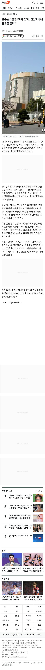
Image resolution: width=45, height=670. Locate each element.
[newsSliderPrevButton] (36, 491)
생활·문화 (5, 620)
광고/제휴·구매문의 (17, 635)
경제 (28, 607)
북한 (28, 611)
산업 (3, 14)
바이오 (39, 616)
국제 (39, 607)
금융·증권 (39, 611)
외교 (17, 611)
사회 (17, 607)
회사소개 (6, 635)
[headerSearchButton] (33, 2)
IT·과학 (28, 616)
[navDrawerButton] (41, 2)
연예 (4, 550)
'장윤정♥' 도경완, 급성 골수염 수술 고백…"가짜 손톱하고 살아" (20, 508)
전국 (5, 611)
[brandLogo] (6, 2)
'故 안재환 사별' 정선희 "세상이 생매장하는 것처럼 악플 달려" (20, 518)
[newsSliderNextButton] (41, 491)
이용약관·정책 (30, 635)
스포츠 (5, 579)
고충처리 (39, 635)
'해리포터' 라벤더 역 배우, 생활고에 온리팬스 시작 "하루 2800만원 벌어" (20, 498)
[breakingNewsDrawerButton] (37, 2)
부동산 (17, 616)
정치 (5, 607)
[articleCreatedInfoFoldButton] (24, 31)
